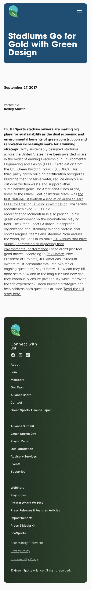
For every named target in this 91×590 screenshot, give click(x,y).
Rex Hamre (55, 254)
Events (16, 464)
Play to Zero (19, 441)
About (15, 364)
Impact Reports (22, 518)
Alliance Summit (22, 426)
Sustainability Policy (24, 559)
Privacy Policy (20, 551)
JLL (12, 129)
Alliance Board (21, 395)
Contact (16, 402)
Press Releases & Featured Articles (35, 510)
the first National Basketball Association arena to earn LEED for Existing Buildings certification (43, 199)
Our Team (18, 387)
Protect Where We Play (27, 502)
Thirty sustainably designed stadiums (49, 149)
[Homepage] (13, 10)
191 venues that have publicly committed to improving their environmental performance (45, 244)
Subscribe (18, 471)
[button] (78, 8)
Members (17, 379)
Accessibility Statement (27, 543)
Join (14, 372)
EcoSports (18, 533)
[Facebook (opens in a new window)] (13, 355)
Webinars (17, 487)
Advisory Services (24, 456)
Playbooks (18, 495)
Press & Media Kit (23, 525)
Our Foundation (22, 449)
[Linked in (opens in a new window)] (27, 355)
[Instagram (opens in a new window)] (20, 355)
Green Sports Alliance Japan (31, 410)
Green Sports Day (23, 433)
